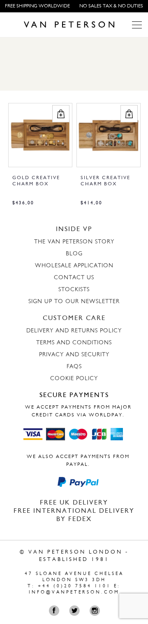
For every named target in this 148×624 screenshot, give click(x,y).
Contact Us (74, 278)
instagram (96, 610)
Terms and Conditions (74, 343)
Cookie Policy (74, 379)
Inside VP (74, 229)
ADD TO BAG (60, 113)
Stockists (74, 290)
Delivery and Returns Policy (74, 331)
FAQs (74, 367)
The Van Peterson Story (74, 242)
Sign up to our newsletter (74, 302)
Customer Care (74, 318)
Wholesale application (74, 266)
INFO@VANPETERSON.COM (74, 592)
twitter (76, 610)
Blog (74, 254)
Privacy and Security (74, 355)
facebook (56, 610)
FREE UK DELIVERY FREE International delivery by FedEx (74, 511)
